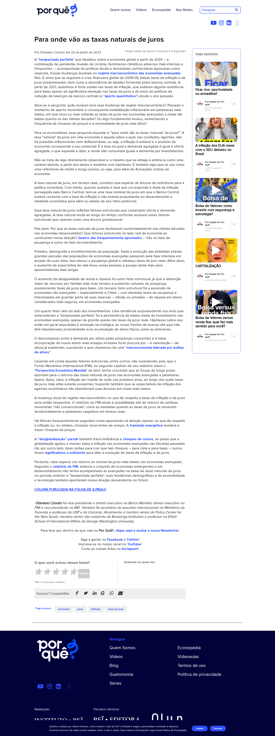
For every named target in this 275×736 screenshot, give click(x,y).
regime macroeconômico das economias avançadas (139, 73)
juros (80, 609)
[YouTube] (214, 24)
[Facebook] (238, 24)
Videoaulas (188, 656)
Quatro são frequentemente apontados (110, 238)
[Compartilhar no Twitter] (85, 593)
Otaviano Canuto (52, 52)
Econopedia (189, 647)
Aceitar (199, 728)
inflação (95, 609)
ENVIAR (83, 573)
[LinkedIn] (229, 24)
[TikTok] (235, 24)
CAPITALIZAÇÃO (208, 266)
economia (64, 609)
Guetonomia (121, 674)
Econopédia (161, 10)
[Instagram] (222, 24)
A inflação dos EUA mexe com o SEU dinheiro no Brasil (214, 149)
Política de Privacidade (174, 730)
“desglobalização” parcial (58, 439)
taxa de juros (116, 609)
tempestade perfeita (56, 59)
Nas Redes (184, 10)
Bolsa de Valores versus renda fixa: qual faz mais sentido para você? (214, 322)
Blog (113, 665)
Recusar (218, 728)
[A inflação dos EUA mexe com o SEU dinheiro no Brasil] (216, 129)
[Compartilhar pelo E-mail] (120, 593)
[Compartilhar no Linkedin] (94, 593)
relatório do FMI (65, 466)
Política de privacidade (199, 674)
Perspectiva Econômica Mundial (61, 370)
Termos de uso (192, 665)
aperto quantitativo (120, 96)
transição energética (146, 425)
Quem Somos (122, 647)
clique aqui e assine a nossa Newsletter (147, 530)
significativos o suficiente (65, 452)
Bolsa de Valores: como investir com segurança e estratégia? (215, 210)
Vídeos (141, 10)
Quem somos (120, 10)
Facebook (115, 539)
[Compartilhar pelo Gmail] (102, 593)
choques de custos (138, 439)
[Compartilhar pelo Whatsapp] (111, 593)
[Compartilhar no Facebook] (77, 593)
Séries (115, 683)
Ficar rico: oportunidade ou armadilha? (214, 91)
